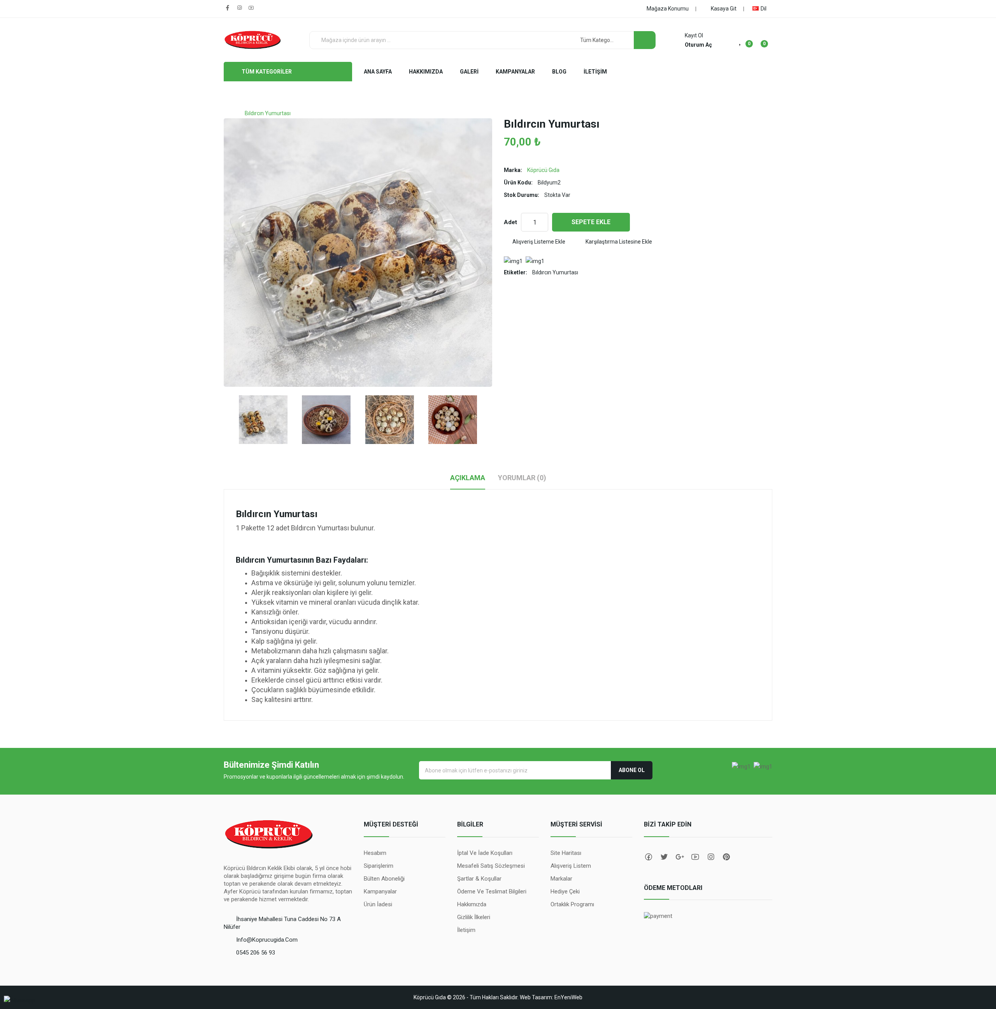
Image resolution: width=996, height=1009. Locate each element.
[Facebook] (227, 8)
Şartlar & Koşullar (479, 878)
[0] (740, 40)
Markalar (561, 878)
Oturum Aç (698, 45)
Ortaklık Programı (572, 904)
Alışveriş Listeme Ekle (538, 242)
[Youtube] (251, 8)
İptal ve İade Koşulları (484, 852)
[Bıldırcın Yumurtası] (263, 419)
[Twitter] (663, 857)
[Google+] (679, 857)
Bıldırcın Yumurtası (268, 113)
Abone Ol (632, 770)
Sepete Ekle (591, 222)
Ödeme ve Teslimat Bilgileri (491, 891)
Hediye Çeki (565, 891)
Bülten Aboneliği (384, 878)
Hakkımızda (471, 904)
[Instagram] (239, 8)
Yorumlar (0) (522, 478)
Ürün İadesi (378, 904)
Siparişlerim (378, 865)
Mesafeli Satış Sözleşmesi (491, 865)
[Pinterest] (725, 857)
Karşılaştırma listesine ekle (619, 242)
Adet (510, 222)
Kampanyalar (380, 891)
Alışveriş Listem (571, 865)
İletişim (466, 930)
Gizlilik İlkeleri (473, 917)
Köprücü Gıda (543, 170)
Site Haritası (566, 852)
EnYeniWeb (568, 997)
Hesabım (375, 852)
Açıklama (467, 478)
